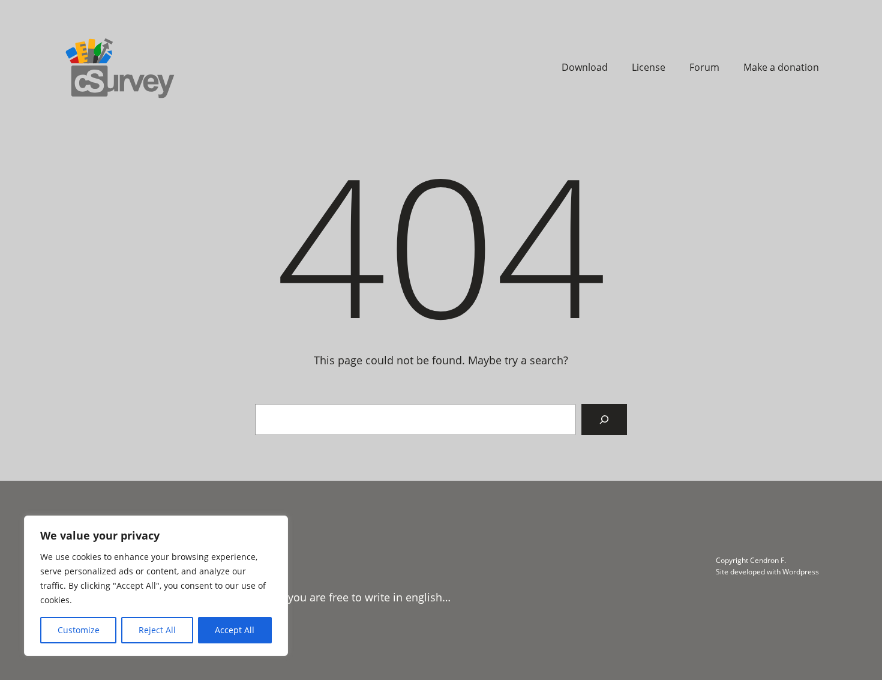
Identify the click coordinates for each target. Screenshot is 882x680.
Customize (79, 630)
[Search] (604, 419)
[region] (156, 586)
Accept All (234, 630)
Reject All (157, 630)
